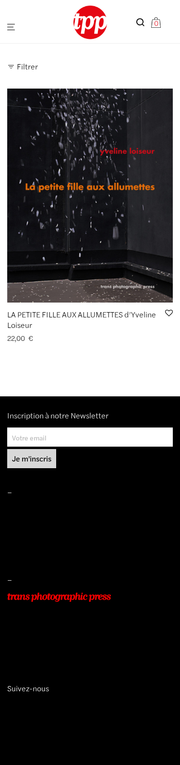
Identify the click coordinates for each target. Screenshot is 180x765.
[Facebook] (25, 705)
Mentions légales (33, 510)
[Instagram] (10, 705)
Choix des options (31, 338)
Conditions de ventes (39, 523)
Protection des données (42, 550)
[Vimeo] (18, 705)
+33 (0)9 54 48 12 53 (40, 637)
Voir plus (75, 338)
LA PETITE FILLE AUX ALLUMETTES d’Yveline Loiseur (81, 319)
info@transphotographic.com (51, 651)
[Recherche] (143, 22)
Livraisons (22, 536)
